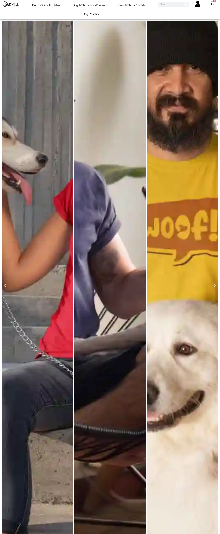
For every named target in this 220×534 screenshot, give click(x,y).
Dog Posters (91, 14)
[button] (5, 285)
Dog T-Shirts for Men (46, 5)
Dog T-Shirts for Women (89, 5)
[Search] (186, 4)
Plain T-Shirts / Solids (131, 5)
